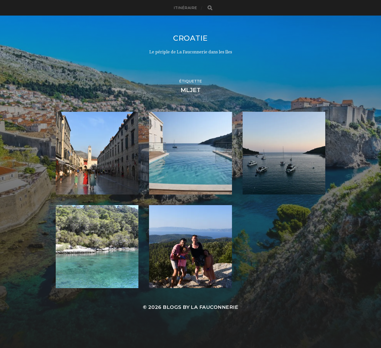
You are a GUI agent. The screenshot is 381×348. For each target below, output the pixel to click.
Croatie (190, 38)
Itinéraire (185, 7)
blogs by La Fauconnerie (200, 307)
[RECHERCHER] (210, 7)
